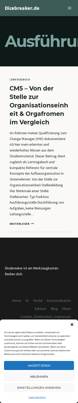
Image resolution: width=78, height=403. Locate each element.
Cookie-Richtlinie (37, 397)
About (66, 308)
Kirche (38, 300)
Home (16, 300)
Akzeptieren (39, 365)
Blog (54, 308)
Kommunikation (59, 300)
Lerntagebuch (20, 79)
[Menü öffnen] (69, 8)
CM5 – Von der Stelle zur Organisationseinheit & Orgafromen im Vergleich (39, 105)
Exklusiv (40, 308)
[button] (72, 325)
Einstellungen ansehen (39, 388)
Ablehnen (39, 376)
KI (27, 300)
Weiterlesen (22, 224)
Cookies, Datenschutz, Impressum (45, 316)
